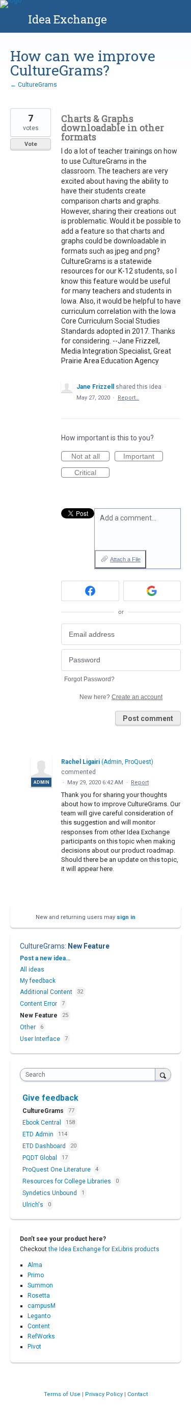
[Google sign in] (152, 591)
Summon (40, 1285)
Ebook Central (42, 1122)
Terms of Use (63, 1394)
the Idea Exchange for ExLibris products (103, 1249)
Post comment (148, 718)
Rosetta (39, 1295)
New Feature (89, 946)
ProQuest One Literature (57, 1169)
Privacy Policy (104, 1394)
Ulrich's (33, 1204)
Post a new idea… (45, 958)
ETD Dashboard (44, 1146)
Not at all (90, 456)
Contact (137, 1394)
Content (39, 1326)
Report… (128, 397)
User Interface (40, 1038)
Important (143, 456)
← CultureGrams (33, 84)
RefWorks (41, 1336)
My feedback (38, 980)
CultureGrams (42, 946)
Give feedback (50, 1098)
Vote (30, 144)
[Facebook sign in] (90, 591)
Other (28, 1027)
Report (140, 782)
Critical (92, 473)
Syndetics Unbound (50, 1193)
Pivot (34, 1346)
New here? (120, 697)
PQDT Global (40, 1157)
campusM (42, 1305)
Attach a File (125, 559)
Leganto (39, 1316)
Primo (36, 1275)
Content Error (38, 1003)
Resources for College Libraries (67, 1181)
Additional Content (46, 992)
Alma (35, 1265)
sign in (126, 917)
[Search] (163, 1074)
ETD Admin (38, 1134)
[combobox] (90, 1074)
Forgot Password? (89, 679)
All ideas (32, 969)
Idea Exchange (67, 19)
